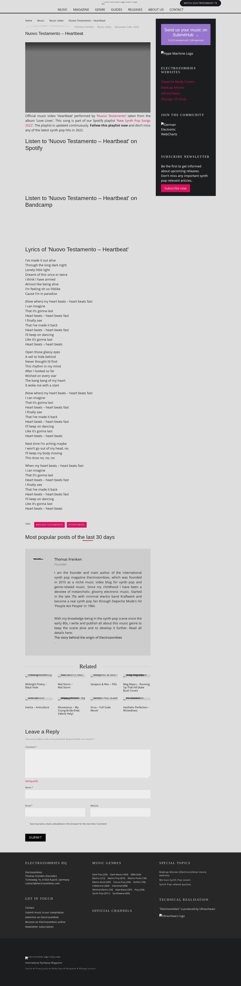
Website (94, 805)
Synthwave (77, 524)
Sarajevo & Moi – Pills (104, 684)
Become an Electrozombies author (45, 922)
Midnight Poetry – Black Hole (36, 686)
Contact (176, 9)
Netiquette (31, 781)
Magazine (81, 9)
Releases (135, 9)
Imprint (28, 968)
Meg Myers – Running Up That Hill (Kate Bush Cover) (136, 687)
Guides (116, 9)
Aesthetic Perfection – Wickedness (136, 709)
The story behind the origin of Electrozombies (88, 637)
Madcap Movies (172, 87)
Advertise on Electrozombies (42, 917)
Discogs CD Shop (173, 99)
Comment (31, 746)
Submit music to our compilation (44, 912)
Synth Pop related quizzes (175, 884)
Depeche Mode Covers (177, 81)
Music (62, 9)
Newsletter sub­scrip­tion (39, 926)
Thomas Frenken (84, 27)
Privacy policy (42, 968)
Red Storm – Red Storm (65, 686)
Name (29, 787)
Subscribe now (175, 188)
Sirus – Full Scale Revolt (101, 709)
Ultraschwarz (170, 93)
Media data (57, 968)
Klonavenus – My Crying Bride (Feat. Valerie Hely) (69, 710)
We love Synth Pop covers (175, 879)
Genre (100, 9)
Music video (104, 27)
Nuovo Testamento (111, 116)
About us (156, 9)
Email (28, 805)
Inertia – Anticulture (37, 707)
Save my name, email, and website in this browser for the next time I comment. (68, 823)
